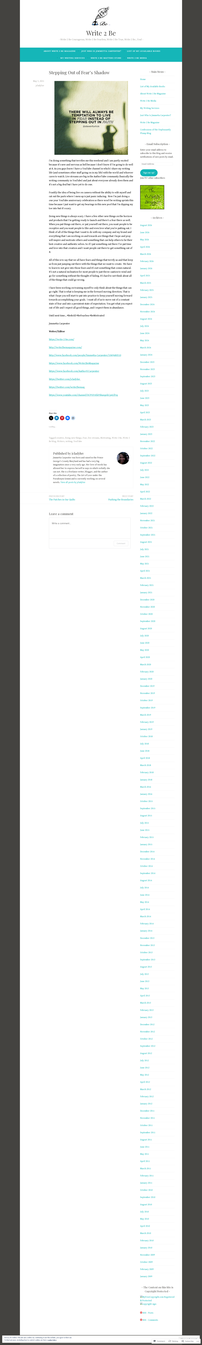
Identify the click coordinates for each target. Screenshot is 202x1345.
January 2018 (146, 780)
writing (69, 441)
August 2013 (146, 967)
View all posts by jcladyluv (72, 482)
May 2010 (144, 1219)
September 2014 (147, 873)
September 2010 (147, 1197)
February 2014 (147, 923)
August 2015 (146, 815)
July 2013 (144, 974)
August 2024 (146, 319)
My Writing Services (72, 58)
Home (143, 79)
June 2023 (144, 398)
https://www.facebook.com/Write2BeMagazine (74, 363)
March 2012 (145, 1089)
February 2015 (147, 837)
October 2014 (146, 866)
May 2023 (144, 405)
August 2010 (146, 1204)
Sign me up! (148, 172)
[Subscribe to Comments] (141, 1320)
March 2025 (145, 283)
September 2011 (147, 1132)
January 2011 (146, 1183)
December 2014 (147, 851)
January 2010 (146, 1247)
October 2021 (146, 527)
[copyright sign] (148, 1304)
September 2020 (147, 621)
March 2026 (145, 254)
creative (60, 438)
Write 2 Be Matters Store (106, 58)
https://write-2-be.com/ (61, 339)
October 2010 (146, 1190)
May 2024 (144, 340)
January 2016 (146, 794)
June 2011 (144, 1147)
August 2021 (146, 542)
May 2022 (144, 484)
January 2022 (146, 513)
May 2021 (144, 563)
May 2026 (144, 239)
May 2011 (144, 1154)
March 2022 (145, 499)
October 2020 (146, 614)
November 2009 (147, 1255)
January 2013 (146, 1017)
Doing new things (73, 438)
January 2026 (146, 268)
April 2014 (145, 909)
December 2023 (147, 362)
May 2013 (144, 988)
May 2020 (144, 650)
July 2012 (144, 1060)
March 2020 (145, 664)
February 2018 (147, 772)
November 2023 (147, 369)
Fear (85, 438)
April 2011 (145, 1161)
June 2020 (144, 643)
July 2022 (144, 470)
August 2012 (146, 1053)
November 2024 (147, 311)
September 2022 (147, 455)
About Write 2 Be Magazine (60, 51)
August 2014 (146, 880)
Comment (121, 543)
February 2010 (147, 1240)
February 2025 (147, 290)
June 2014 (144, 895)
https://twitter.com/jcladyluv (64, 379)
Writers (60, 441)
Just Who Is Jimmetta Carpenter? (101, 51)
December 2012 (147, 1024)
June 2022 (144, 477)
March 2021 (145, 578)
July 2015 (144, 823)
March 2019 (145, 715)
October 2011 (146, 1125)
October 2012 (146, 1039)
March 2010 (145, 1233)
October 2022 (146, 448)
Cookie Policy (52, 1340)
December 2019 (147, 686)
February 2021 (147, 585)
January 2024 (146, 355)
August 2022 (146, 463)
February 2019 (147, 722)
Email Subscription (157, 144)
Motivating (105, 438)
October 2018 (146, 736)
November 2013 (147, 945)
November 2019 (147, 693)
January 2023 (146, 434)
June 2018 (144, 751)
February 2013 (147, 1010)
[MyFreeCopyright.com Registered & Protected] (157, 1300)
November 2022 (147, 441)
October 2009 (146, 1262)
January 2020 (146, 679)
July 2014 (144, 887)
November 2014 (147, 859)
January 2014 (146, 931)
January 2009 (146, 1276)
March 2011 (145, 1168)
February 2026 (147, 261)
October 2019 (146, 700)
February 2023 (147, 427)
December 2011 (147, 1111)
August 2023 (146, 383)
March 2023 (145, 419)
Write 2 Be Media (137, 58)
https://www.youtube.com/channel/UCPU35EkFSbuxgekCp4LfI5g (83, 395)
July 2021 (144, 549)
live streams (93, 438)
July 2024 (144, 326)
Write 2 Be (101, 32)
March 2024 (145, 347)
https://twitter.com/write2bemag (67, 387)
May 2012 (144, 1075)
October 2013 (146, 952)
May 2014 (144, 902)
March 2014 (145, 916)
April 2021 (145, 571)
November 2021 (147, 520)
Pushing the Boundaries (120, 498)
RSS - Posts (148, 1313)
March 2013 (145, 1003)
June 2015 (144, 830)
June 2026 (144, 232)
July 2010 (144, 1211)
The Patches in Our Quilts (62, 498)
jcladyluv (40, 85)
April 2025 (145, 275)
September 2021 (147, 535)
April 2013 (145, 995)
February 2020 (147, 671)
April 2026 (145, 247)
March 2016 (145, 787)
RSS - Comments (150, 1320)
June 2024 (144, 333)
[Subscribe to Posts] (141, 1313)
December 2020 (147, 599)
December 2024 (147, 304)
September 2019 (147, 708)
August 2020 (146, 628)
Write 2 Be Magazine (149, 122)
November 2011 (147, 1118)
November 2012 (147, 1031)
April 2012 (145, 1082)
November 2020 (147, 607)
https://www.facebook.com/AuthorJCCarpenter (74, 371)
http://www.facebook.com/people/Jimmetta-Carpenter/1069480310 (85, 355)
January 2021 (146, 592)
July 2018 (144, 744)
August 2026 (146, 225)
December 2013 (147, 938)
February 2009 (147, 1269)
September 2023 (147, 376)
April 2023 (145, 412)
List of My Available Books (143, 51)
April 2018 (145, 758)
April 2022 (145, 491)
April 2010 (145, 1226)
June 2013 (144, 981)
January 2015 (146, 844)
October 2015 (146, 801)
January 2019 (146, 729)
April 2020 (145, 657)
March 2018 (145, 765)
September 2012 (147, 1046)
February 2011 (147, 1175)
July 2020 (144, 635)
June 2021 (144, 556)
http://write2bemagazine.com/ (65, 347)
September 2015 (147, 808)
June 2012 (144, 1067)
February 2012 (147, 1096)
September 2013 (147, 959)
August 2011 (146, 1139)
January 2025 (146, 297)
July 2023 (144, 391)
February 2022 (147, 506)
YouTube (78, 441)
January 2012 (146, 1103)
